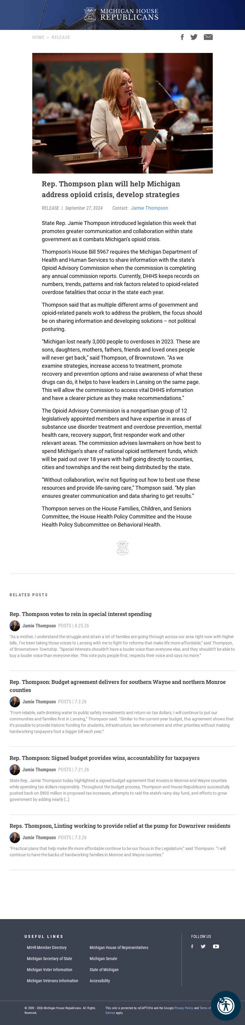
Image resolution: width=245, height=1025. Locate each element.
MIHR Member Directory (47, 947)
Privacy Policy (183, 1008)
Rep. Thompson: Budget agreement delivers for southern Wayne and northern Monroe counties (118, 686)
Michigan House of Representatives (119, 947)
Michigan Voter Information (49, 969)
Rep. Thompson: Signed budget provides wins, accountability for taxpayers (105, 757)
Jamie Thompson (149, 208)
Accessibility (100, 980)
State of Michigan (104, 969)
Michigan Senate (103, 958)
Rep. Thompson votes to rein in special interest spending (81, 614)
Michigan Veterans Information (52, 980)
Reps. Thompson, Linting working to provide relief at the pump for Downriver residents (120, 825)
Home (38, 37)
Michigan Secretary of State (49, 958)
